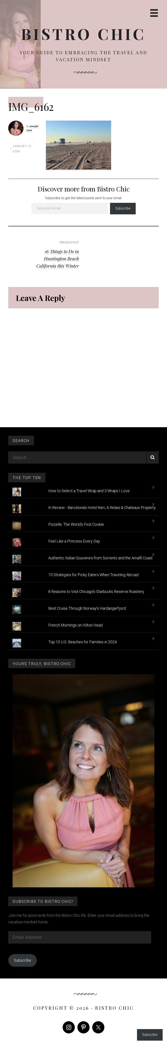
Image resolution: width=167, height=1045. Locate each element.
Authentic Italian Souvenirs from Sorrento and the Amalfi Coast (100, 558)
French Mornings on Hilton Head (75, 625)
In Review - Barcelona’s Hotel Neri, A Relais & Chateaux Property (102, 507)
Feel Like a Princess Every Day (74, 541)
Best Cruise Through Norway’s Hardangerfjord (87, 608)
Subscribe (122, 208)
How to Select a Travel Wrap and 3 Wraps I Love (89, 490)
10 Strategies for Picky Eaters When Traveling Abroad (93, 574)
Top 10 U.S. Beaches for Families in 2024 (82, 642)
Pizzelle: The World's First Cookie (76, 524)
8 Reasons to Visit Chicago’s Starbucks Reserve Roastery (96, 591)
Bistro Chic (83, 33)
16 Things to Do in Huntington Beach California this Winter (57, 258)
